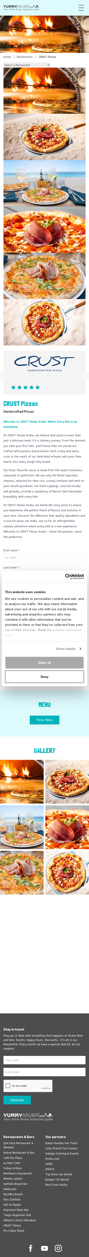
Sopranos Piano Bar (16, 1210)
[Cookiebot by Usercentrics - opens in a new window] (65, 577)
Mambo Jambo (12, 1178)
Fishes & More (12, 1168)
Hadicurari (9, 1189)
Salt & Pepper (12, 1204)
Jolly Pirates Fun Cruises (61, 1148)
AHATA (49, 1169)
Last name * (11, 567)
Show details (66, 649)
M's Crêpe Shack (13, 1230)
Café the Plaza (12, 1158)
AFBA (48, 1164)
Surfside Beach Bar (15, 1184)
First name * (11, 550)
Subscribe (17, 1100)
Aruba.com (52, 1158)
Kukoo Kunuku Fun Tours (61, 1143)
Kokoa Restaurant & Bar (19, 1152)
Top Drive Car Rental (58, 1174)
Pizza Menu (44, 720)
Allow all (44, 662)
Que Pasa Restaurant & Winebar (18, 1145)
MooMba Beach (13, 1194)
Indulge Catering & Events (62, 1153)
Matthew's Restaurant (17, 1173)
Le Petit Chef (11, 1163)
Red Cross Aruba (56, 1184)
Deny (44, 677)
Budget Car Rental (57, 1179)
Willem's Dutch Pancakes (19, 1220)
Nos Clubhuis (12, 1199)
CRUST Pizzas (12, 1225)
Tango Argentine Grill (17, 1215)
